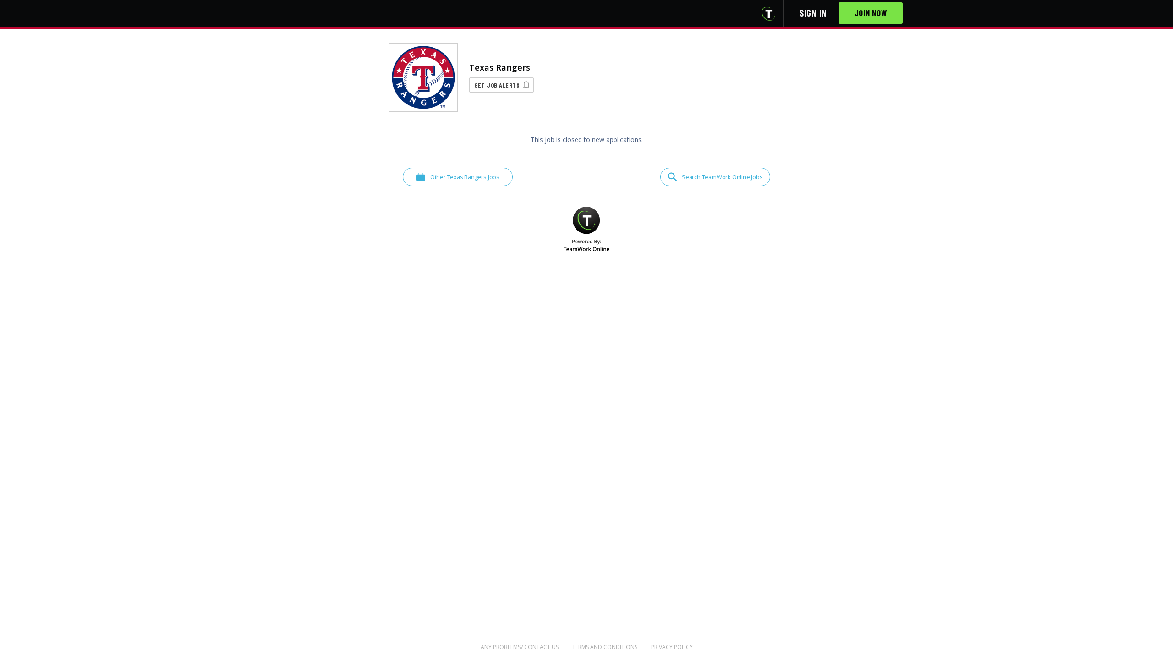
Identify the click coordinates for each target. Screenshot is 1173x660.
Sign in (813, 12)
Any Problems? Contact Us (520, 647)
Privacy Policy (672, 647)
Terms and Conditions (604, 647)
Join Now (871, 13)
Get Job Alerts (497, 85)
